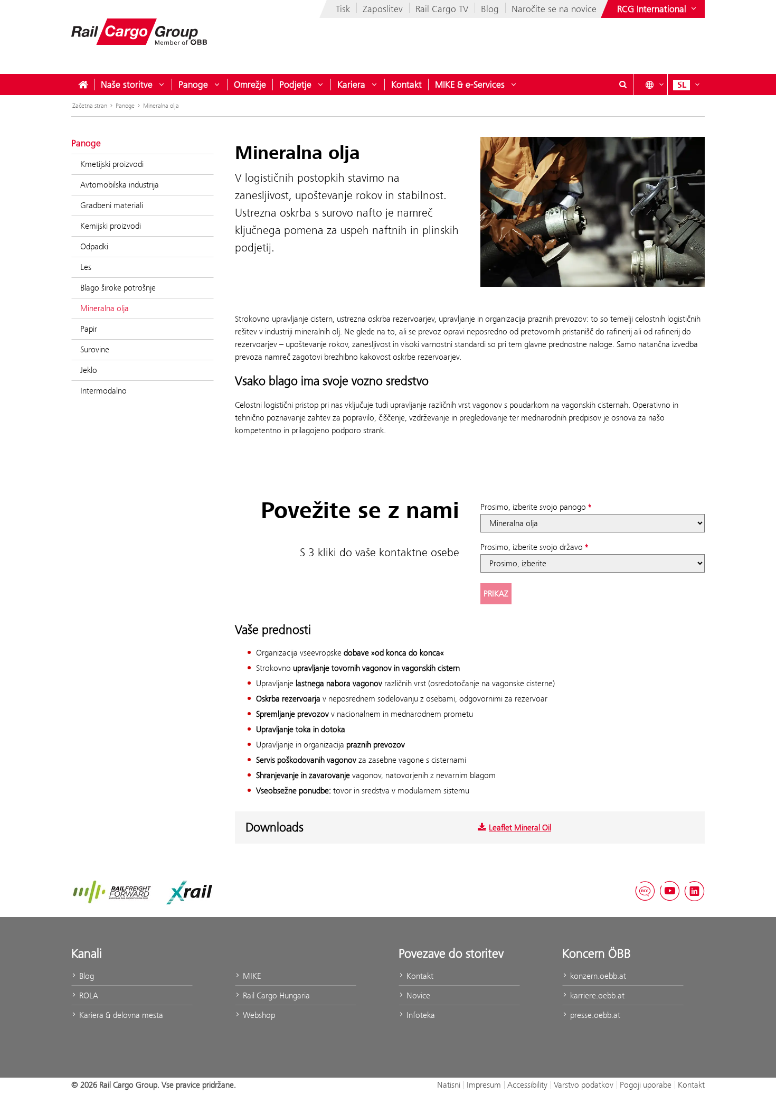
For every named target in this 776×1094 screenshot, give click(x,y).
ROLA (87, 995)
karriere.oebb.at (596, 995)
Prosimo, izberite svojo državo (531, 547)
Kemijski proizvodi (110, 226)
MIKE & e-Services (470, 84)
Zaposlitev (383, 9)
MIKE (251, 976)
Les (85, 267)
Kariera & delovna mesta (120, 1015)
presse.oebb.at (594, 1015)
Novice (417, 995)
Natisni (448, 1085)
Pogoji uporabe (645, 1085)
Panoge (193, 84)
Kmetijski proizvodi (112, 164)
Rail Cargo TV (441, 9)
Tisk (343, 9)
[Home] (83, 84)
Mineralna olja (161, 105)
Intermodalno (103, 391)
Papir (88, 329)
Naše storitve (127, 84)
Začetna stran (89, 105)
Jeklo (88, 370)
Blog (490, 9)
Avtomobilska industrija (119, 185)
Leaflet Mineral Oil (520, 827)
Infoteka (419, 1015)
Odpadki (94, 246)
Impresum (484, 1085)
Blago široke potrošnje (118, 288)
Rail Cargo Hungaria (275, 995)
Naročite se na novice (554, 9)
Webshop (258, 1015)
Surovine (94, 349)
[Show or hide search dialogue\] (622, 84)
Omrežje (250, 84)
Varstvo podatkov (583, 1085)
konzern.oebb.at (597, 976)
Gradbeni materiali (111, 205)
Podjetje (295, 84)
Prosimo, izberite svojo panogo (533, 507)
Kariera (351, 84)
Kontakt (406, 84)
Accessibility (527, 1085)
